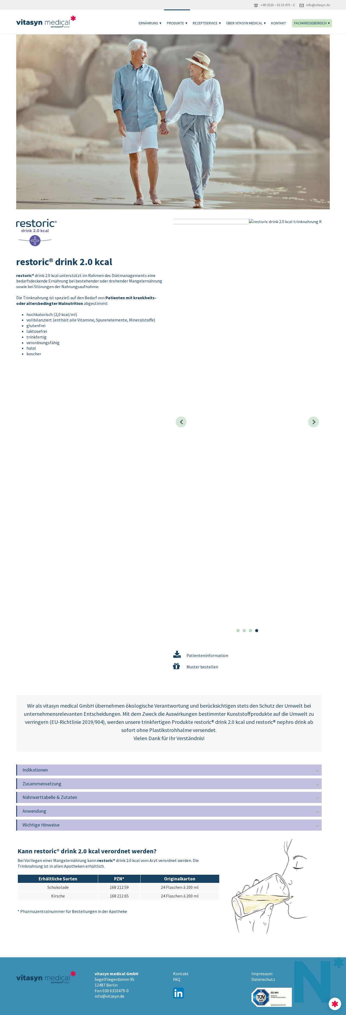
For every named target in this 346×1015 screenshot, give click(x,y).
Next (313, 422)
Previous (181, 422)
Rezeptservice (205, 23)
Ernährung (148, 23)
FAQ (176, 979)
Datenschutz (263, 979)
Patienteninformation (207, 655)
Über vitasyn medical (244, 23)
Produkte (175, 23)
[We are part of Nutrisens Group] (335, 1004)
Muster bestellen (202, 666)
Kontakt (278, 23)
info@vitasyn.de (318, 5)
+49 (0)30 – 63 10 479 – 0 (278, 5)
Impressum (261, 973)
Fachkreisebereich (310, 23)
